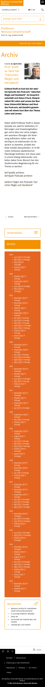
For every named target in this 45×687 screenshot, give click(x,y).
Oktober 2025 (19, 276)
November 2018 (20, 468)
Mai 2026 (17, 260)
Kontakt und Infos (12, 19)
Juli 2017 (17, 500)
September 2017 (20, 495)
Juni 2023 (17, 357)
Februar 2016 (19, 524)
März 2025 (18, 289)
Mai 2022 (17, 381)
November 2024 (20, 303)
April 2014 (18, 564)
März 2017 (18, 507)
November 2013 (20, 584)
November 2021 (20, 393)
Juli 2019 (17, 441)
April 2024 (18, 326)
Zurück (10, 217)
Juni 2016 (17, 521)
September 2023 (20, 350)
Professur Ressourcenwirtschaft (16, 30)
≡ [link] (42, 2)
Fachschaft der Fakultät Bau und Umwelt (23, 621)
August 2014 (18, 557)
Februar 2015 (19, 538)
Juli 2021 (17, 408)
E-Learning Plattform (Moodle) (23, 614)
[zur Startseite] (11, 3)
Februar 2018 (19, 475)
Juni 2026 (17, 257)
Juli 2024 (17, 318)
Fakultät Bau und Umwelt (31, 44)
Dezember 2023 (20, 345)
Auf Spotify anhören (14, 172)
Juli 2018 (17, 473)
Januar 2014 (18, 574)
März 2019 (18, 446)
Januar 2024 (18, 336)
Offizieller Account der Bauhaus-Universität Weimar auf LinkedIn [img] (7, 651)
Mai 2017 (17, 505)
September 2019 (20, 431)
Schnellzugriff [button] (9, 10)
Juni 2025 (17, 286)
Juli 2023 (17, 355)
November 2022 (20, 369)
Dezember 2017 (20, 484)
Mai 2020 (17, 420)
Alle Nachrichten (30, 217)
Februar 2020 (19, 422)
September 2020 (20, 415)
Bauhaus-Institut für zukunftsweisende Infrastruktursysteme (24, 610)
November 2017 (20, 490)
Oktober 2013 (19, 589)
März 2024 (18, 328)
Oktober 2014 (19, 552)
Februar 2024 (19, 331)
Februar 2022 (19, 384)
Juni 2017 (17, 502)
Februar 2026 (19, 267)
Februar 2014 (19, 569)
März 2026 (18, 262)
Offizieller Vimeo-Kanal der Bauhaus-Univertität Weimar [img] (12, 651)
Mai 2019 (17, 444)
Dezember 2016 (20, 514)
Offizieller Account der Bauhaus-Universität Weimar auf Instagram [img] (2, 651)
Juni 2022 (17, 379)
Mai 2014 (17, 562)
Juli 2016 (17, 519)
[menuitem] (29, 10)
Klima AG (14, 617)
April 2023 (18, 360)
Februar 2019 (19, 449)
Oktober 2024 (19, 308)
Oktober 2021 (19, 398)
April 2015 (18, 535)
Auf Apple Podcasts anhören (19, 175)
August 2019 (18, 436)
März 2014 (18, 567)
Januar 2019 (18, 454)
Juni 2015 (17, 533)
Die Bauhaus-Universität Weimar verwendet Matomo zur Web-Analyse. (22, 680)
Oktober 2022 (19, 374)
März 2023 (18, 362)
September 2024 (20, 313)
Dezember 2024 (20, 298)
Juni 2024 (17, 321)
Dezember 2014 (20, 547)
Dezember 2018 (20, 463)
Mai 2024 (17, 323)
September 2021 (20, 403)
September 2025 (20, 281)
